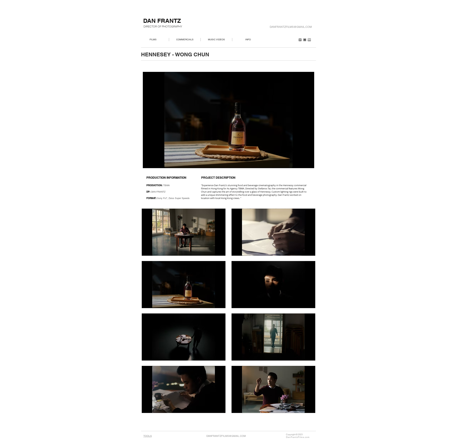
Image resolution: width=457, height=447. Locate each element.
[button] (183, 232)
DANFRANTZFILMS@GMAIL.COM (291, 26)
